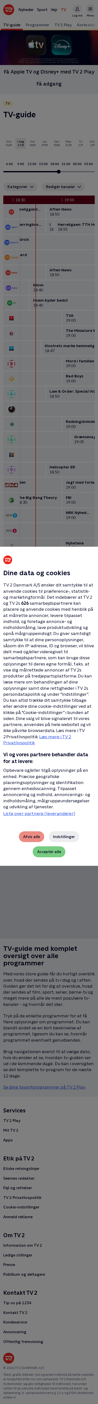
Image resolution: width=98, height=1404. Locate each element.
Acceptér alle (49, 852)
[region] (49, 702)
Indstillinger (64, 837)
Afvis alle (31, 837)
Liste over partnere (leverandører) (39, 813)
